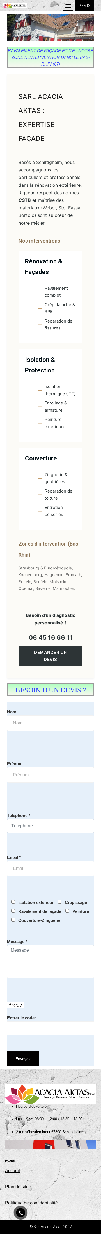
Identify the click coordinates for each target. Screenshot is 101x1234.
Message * (17, 941)
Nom (11, 711)
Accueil (12, 1170)
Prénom (14, 763)
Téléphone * (18, 815)
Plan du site (17, 1186)
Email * (14, 857)
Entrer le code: (21, 1017)
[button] (68, 6)
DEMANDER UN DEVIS (50, 656)
